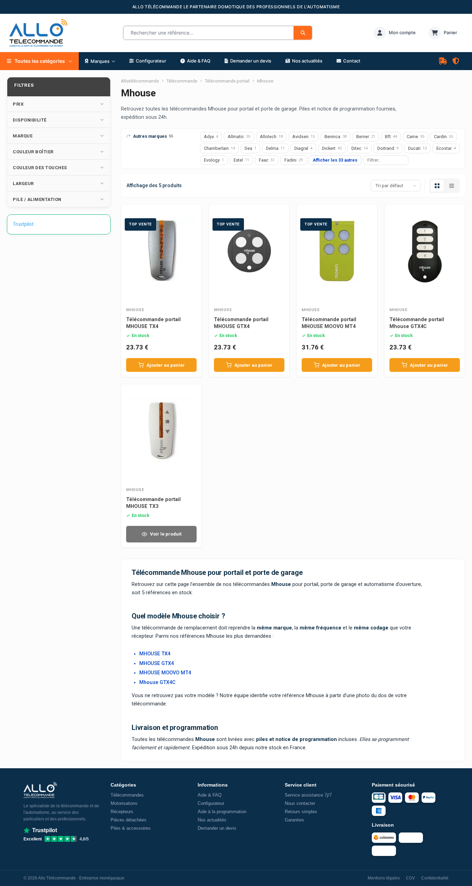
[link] (394, 32)
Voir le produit (165, 534)
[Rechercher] (303, 33)
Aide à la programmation (222, 811)
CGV (410, 878)
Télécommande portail (227, 81)
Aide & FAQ (209, 795)
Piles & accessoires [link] (131, 828)
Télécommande (182, 81)
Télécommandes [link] (127, 795)
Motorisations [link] (124, 803)
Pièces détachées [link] (129, 819)
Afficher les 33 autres (335, 160)
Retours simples (301, 811)
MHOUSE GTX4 (156, 663)
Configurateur (211, 803)
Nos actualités (212, 819)
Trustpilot (23, 224)
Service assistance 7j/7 (308, 795)
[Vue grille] (437, 186)
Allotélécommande (140, 81)
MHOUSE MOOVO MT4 (165, 673)
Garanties (294, 819)
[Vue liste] (451, 186)
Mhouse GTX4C (157, 682)
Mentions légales (384, 878)
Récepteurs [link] (122, 811)
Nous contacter (300, 803)
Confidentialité (435, 878)
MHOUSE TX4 (154, 654)
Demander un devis (217, 828)
